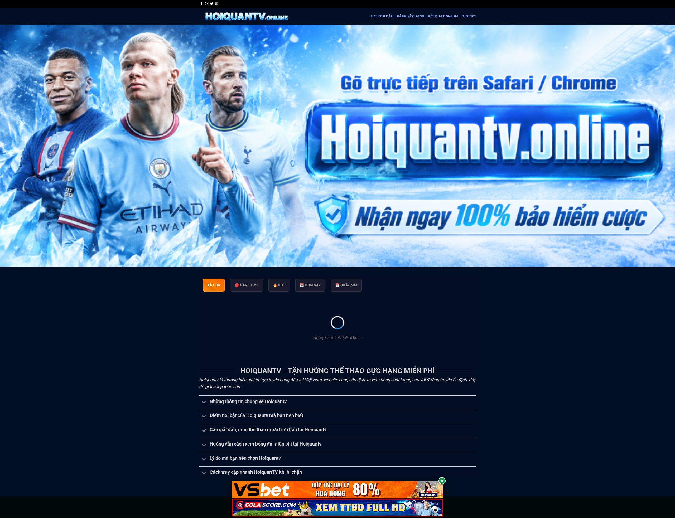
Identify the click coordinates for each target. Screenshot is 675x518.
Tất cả (214, 285)
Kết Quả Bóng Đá (443, 16)
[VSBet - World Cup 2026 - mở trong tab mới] (337, 489)
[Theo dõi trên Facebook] (201, 4)
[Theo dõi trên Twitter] (211, 4)
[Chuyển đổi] (204, 402)
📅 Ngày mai (346, 285)
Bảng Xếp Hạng (410, 16)
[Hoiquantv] (246, 16)
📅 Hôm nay (310, 285)
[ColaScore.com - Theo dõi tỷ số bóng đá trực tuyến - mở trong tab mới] (337, 507)
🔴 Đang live (246, 285)
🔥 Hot (279, 285)
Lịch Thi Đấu (382, 16)
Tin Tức (469, 16)
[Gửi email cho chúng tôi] (216, 4)
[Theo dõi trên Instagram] (206, 4)
